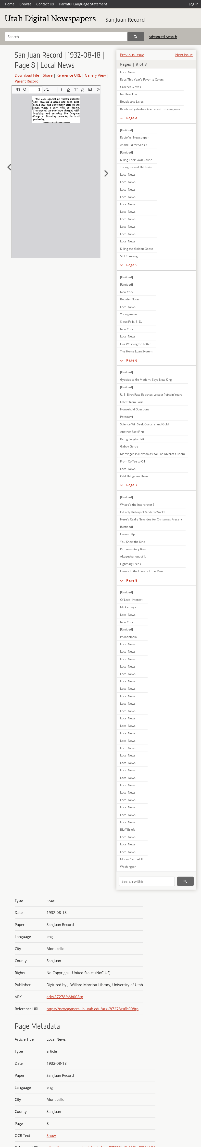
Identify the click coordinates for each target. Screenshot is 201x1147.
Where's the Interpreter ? (137, 505)
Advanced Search (163, 36)
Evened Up (127, 534)
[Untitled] (126, 130)
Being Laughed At (132, 439)
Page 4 (131, 118)
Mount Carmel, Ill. (132, 859)
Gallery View (95, 75)
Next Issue (184, 54)
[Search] (135, 36)
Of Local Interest (131, 600)
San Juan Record (125, 19)
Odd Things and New (134, 476)
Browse (25, 4)
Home (9, 4)
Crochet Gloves (130, 87)
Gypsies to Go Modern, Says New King (146, 380)
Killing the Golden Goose (136, 249)
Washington (128, 867)
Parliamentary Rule (133, 549)
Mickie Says (128, 607)
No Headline (128, 94)
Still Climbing (129, 256)
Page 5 (131, 265)
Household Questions (134, 409)
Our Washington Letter (135, 344)
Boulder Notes (130, 299)
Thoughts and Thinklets (136, 167)
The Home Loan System (136, 351)
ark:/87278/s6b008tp (65, 996)
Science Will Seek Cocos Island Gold (144, 424)
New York (126, 292)
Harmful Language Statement (83, 4)
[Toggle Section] (121, 118)
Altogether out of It (133, 556)
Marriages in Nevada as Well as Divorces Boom (152, 454)
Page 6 (131, 360)
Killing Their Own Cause (136, 160)
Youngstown (128, 314)
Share (47, 75)
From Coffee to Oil (132, 461)
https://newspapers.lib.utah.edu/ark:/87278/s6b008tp (92, 1008)
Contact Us (45, 4)
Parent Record (26, 81)
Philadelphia (128, 637)
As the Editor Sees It (133, 145)
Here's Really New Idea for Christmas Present (151, 519)
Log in (194, 4)
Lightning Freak (130, 564)
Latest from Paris (131, 402)
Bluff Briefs (127, 829)
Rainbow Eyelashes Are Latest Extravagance (150, 109)
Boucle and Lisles (132, 101)
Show (51, 1135)
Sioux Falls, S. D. (131, 322)
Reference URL (68, 75)
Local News (128, 72)
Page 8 (131, 580)
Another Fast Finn (132, 432)
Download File (27, 75)
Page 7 (131, 485)
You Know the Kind (132, 542)
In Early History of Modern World (142, 512)
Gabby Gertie (129, 446)
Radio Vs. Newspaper (134, 137)
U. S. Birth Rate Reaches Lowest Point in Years (151, 394)
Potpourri (126, 417)
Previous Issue (132, 54)
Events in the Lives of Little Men (141, 571)
